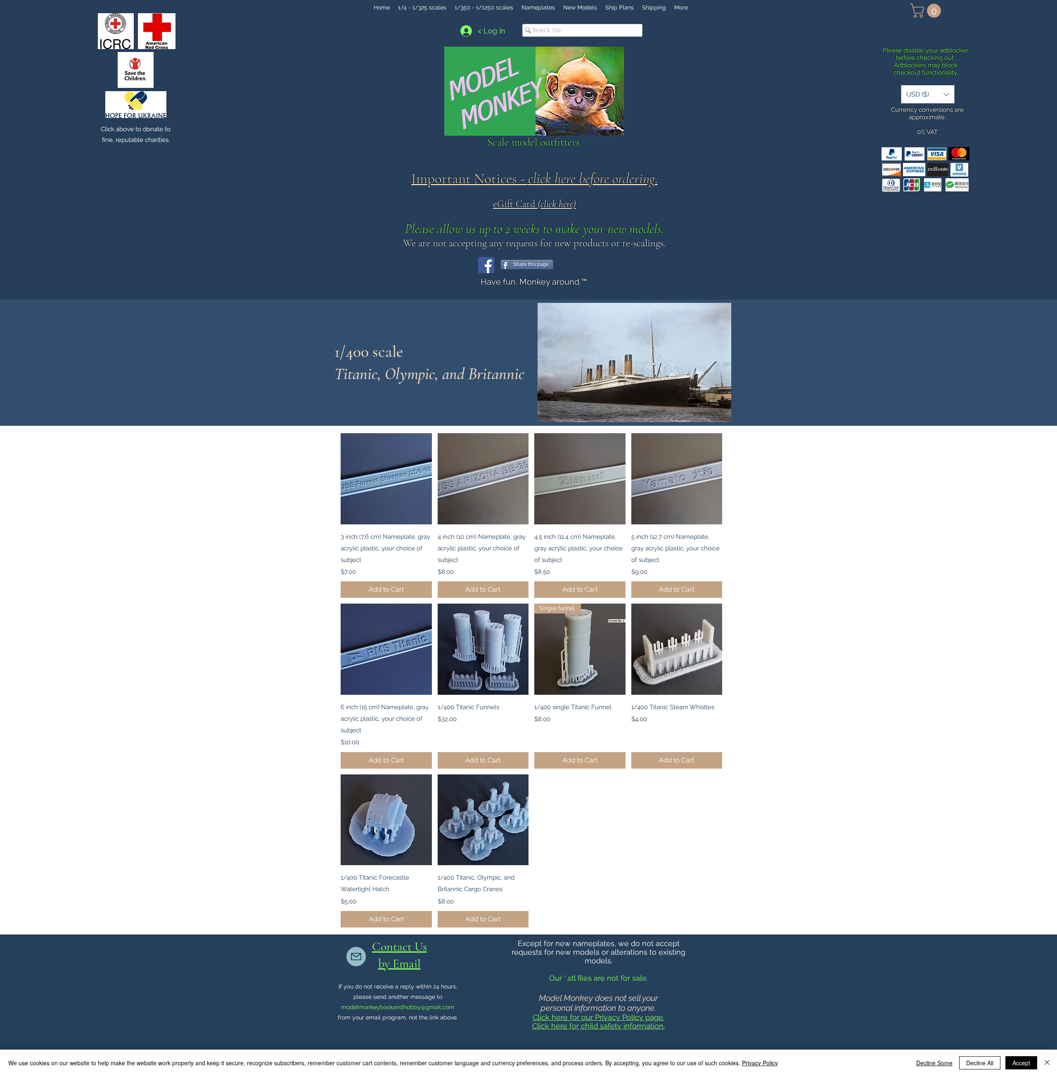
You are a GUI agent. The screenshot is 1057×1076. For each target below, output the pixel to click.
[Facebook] (486, 265)
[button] (927, 11)
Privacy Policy (760, 1063)
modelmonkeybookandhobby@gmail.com (397, 1007)
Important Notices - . (534, 178)
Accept (1021, 1063)
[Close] (1047, 1062)
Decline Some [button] (934, 1063)
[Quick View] (386, 478)
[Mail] (356, 956)
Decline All (979, 1063)
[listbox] (928, 94)
